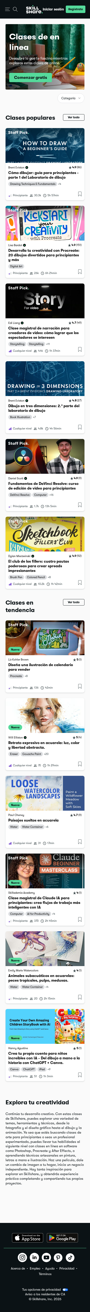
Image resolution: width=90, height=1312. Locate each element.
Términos (45, 1274)
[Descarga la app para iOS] (27, 1237)
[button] (7, 9)
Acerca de (18, 1268)
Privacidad (66, 1268)
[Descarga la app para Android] (62, 1237)
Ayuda (49, 1268)
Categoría (68, 98)
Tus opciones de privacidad (41, 1289)
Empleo (35, 1268)
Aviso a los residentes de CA (45, 1294)
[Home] (34, 9)
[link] (45, 164)
